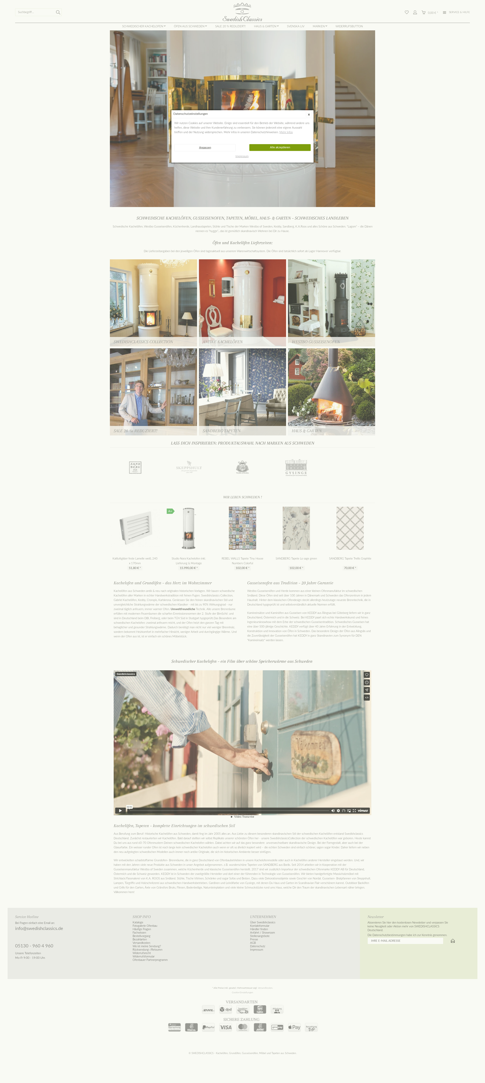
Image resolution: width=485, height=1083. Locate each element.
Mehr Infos (286, 132)
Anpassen (205, 147)
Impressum (242, 156)
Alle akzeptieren (280, 147)
